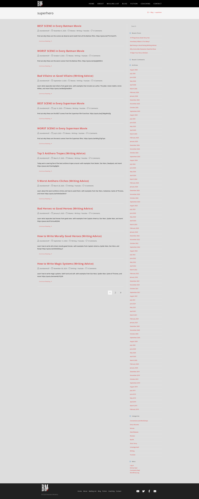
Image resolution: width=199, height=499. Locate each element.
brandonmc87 (44, 31)
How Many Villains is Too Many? (140, 41)
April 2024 (133, 175)
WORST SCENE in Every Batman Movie (60, 51)
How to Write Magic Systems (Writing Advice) (65, 263)
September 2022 (135, 247)
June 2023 (133, 213)
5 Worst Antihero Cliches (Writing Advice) (63, 181)
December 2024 (135, 145)
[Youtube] (137, 491)
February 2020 (134, 364)
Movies (72, 31)
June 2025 (133, 122)
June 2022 (133, 258)
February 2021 (134, 319)
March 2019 (133, 406)
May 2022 (133, 262)
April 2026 (133, 85)
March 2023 (133, 224)
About (85, 491)
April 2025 (133, 130)
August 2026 (134, 70)
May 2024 (133, 172)
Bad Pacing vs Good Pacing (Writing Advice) (143, 45)
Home (80, 491)
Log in (132, 465)
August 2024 (134, 160)
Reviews (132, 436)
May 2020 (133, 353)
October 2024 (134, 153)
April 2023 (133, 221)
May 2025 (133, 126)
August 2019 (134, 387)
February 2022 (134, 273)
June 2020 (133, 349)
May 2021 (133, 307)
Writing (79, 31)
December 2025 (135, 100)
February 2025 (134, 138)
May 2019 (133, 398)
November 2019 (135, 375)
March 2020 (133, 360)
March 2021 (133, 315)
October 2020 (134, 334)
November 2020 (135, 330)
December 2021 (135, 281)
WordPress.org (134, 473)
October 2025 (134, 107)
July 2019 (132, 390)
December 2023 (135, 190)
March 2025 (133, 134)
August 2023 (134, 206)
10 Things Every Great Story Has (140, 38)
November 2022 (135, 239)
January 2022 (134, 277)
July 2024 (132, 164)
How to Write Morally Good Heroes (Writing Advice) (69, 236)
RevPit (132, 440)
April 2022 (133, 266)
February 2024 (134, 183)
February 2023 (134, 228)
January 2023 (134, 232)
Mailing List (92, 491)
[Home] (148, 12)
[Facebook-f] (149, 491)
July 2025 (132, 119)
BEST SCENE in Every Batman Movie (59, 26)
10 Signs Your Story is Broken (139, 53)
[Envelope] (155, 491)
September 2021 (135, 292)
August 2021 (134, 296)
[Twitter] (143, 491)
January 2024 (134, 187)
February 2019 (134, 409)
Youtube (86, 31)
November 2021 (135, 285)
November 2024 (135, 149)
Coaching (111, 491)
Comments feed (135, 470)
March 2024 (133, 179)
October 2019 (134, 379)
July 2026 (132, 73)
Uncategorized (134, 447)
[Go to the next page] (121, 293)
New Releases (134, 432)
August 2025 (134, 115)
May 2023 (133, 217)
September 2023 (135, 202)
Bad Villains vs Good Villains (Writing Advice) (65, 75)
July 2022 (132, 255)
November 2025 (135, 104)
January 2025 (134, 141)
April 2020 (133, 356)
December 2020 (135, 326)
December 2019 (135, 372)
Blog (99, 491)
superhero (158, 12)
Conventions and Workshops (139, 421)
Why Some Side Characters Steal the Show (143, 49)
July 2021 (132, 300)
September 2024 (135, 156)
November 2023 (135, 194)
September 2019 (135, 383)
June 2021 (133, 304)
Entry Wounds (134, 424)
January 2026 (134, 96)
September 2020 (135, 338)
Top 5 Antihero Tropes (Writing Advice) (61, 153)
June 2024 (133, 168)
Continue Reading (46, 40)
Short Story (133, 443)
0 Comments (97, 31)
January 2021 (134, 322)
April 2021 (133, 311)
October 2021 (134, 288)
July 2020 (132, 345)
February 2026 (134, 92)
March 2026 (133, 89)
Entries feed (133, 468)
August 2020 (134, 341)
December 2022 (135, 236)
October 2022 (134, 243)
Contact (118, 491)
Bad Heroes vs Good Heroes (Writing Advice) (65, 208)
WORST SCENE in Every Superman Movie (62, 128)
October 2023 (134, 198)
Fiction (104, 491)
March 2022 (133, 270)
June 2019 (133, 394)
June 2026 (133, 77)
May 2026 (133, 81)
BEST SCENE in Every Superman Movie (60, 103)
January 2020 (134, 368)
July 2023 (132, 209)
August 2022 (134, 251)
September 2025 (135, 111)
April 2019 (133, 402)
